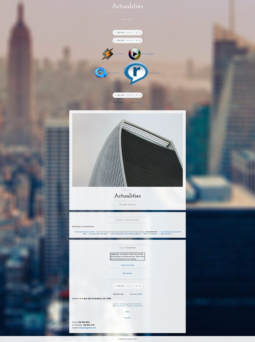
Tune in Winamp (119, 54)
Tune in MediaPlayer (147, 54)
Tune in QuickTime (113, 73)
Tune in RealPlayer (155, 73)
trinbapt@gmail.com (87, 327)
